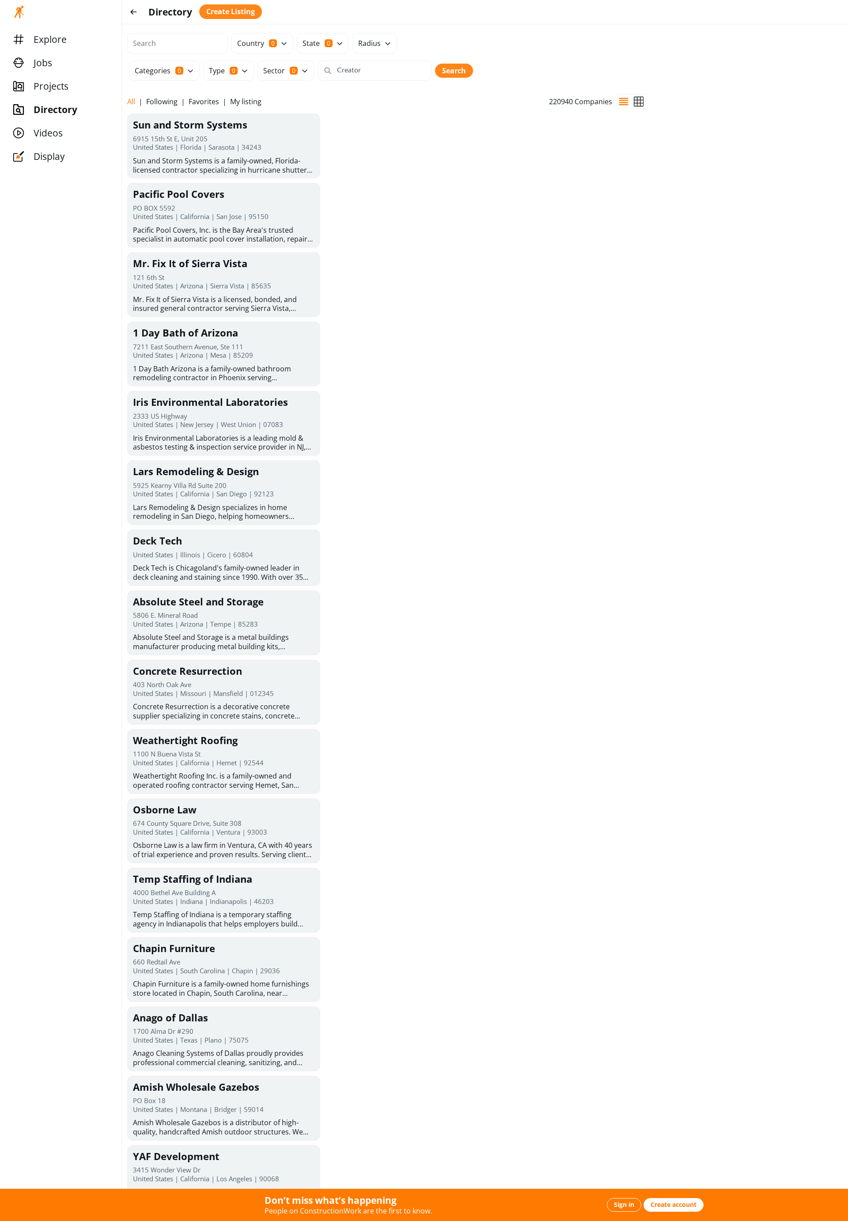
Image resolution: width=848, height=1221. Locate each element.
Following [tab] (162, 101)
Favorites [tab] (204, 101)
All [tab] (131, 101)
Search (454, 71)
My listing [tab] (245, 101)
